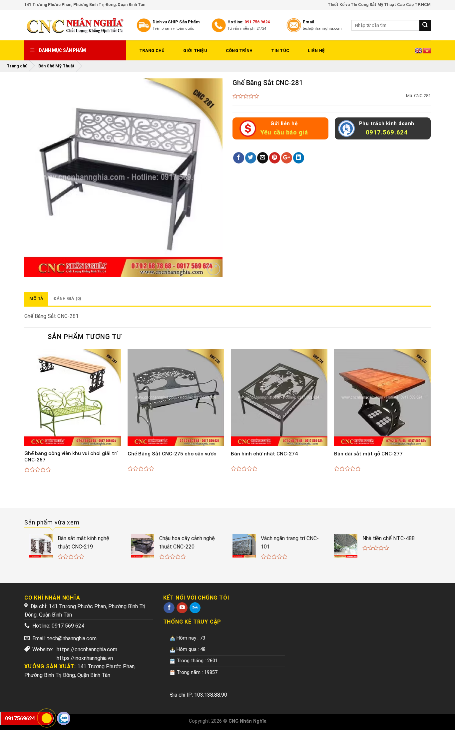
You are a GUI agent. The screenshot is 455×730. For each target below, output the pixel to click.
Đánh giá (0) (67, 298)
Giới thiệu (195, 50)
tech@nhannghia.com (72, 638)
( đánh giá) (245, 96)
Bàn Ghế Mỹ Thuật (56, 65)
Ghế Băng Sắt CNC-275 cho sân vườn (172, 454)
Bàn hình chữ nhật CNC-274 (264, 454)
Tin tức (280, 50)
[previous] (25, 417)
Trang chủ (152, 50)
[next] (430, 417)
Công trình (239, 50)
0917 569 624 (68, 626)
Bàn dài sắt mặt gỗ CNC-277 (368, 454)
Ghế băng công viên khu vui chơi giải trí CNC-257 (71, 456)
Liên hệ (316, 50)
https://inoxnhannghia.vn (85, 658)
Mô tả (36, 298)
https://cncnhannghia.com (87, 649)
